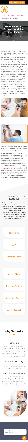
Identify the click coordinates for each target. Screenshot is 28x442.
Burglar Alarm (14, 274)
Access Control (14, 310)
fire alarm (18, 151)
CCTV (14, 244)
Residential (20, 15)
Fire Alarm (14, 232)
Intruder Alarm (14, 256)
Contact (15, 18)
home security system (8, 145)
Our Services (5, 18)
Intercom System (14, 286)
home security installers (14, 376)
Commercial (10, 15)
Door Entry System (14, 298)
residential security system (9, 168)
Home (3, 15)
